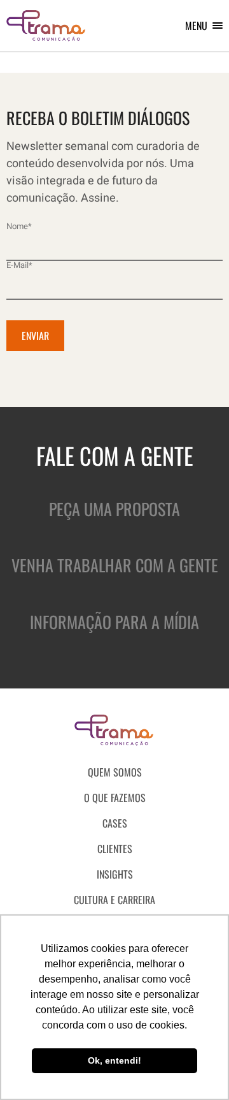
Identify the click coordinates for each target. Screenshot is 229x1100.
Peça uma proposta (114, 508)
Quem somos (115, 772)
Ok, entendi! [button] (114, 1060)
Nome (19, 226)
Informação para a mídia (114, 621)
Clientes (114, 849)
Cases (114, 823)
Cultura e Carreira (114, 900)
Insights (115, 874)
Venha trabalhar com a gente (114, 565)
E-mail (19, 265)
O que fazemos (115, 797)
